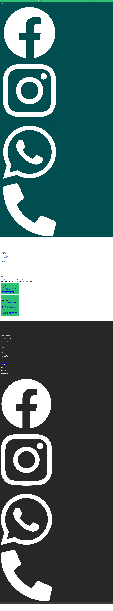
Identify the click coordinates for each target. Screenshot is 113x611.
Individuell (5, 288)
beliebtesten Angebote (10, 287)
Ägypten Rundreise (11, 292)
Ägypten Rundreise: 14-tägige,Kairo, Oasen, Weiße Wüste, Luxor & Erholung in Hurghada (53, 0)
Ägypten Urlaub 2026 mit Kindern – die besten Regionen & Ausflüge (9, 313)
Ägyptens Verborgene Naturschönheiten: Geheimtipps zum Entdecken (13, 279)
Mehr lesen (2, 282)
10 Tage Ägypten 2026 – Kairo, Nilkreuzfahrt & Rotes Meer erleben (8, 307)
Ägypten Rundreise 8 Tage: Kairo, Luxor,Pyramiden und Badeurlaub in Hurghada (80, 0)
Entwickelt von (35, 603)
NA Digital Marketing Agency (41, 603)
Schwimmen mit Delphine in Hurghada (31, 0)
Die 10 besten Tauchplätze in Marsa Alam (9, 302)
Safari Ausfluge (10, 289)
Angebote (4, 287)
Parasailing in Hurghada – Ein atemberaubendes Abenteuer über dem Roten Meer (12, 0)
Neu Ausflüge (4, 289)
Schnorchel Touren (6, 291)
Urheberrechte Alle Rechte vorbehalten (26, 603)
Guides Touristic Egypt (16, 603)
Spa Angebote (6, 292)
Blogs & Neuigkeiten (4, 277)
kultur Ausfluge (12, 288)
